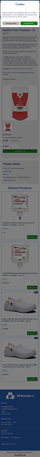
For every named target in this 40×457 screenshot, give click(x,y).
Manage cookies (11, 23)
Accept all (27, 23)
